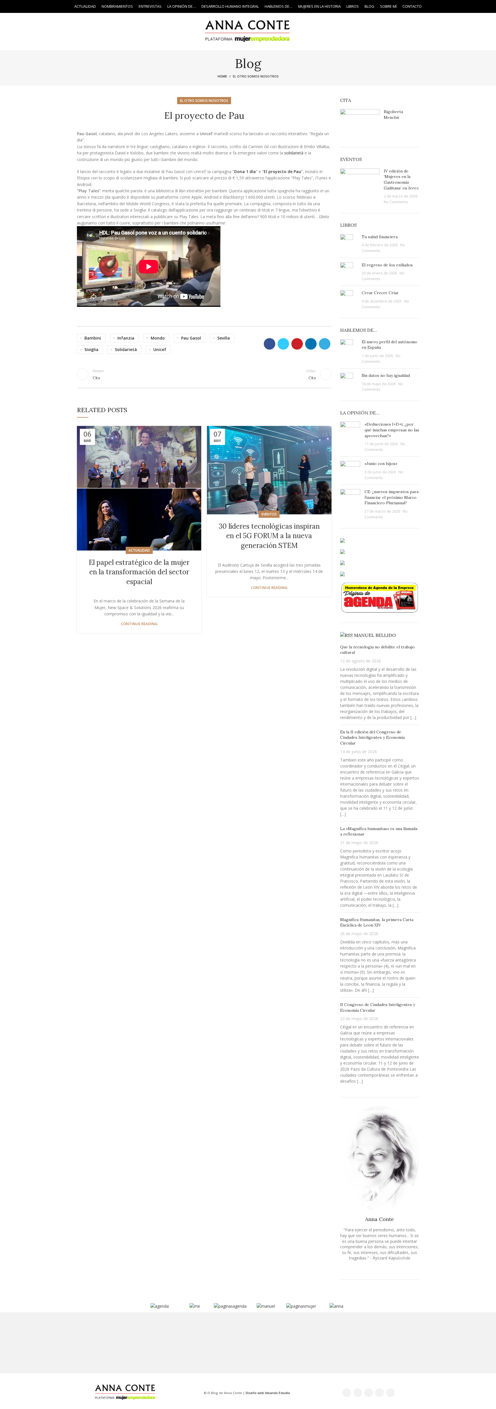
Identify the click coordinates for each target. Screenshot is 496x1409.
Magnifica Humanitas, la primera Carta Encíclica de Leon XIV (376, 922)
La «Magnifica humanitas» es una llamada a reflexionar (378, 831)
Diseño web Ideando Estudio (268, 1393)
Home (222, 76)
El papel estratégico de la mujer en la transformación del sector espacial (139, 572)
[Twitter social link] (26, 6)
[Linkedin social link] (46, 6)
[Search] (477, 6)
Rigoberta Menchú (393, 114)
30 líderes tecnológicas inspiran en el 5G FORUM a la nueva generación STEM (269, 536)
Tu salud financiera (380, 236)
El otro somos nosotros (256, 76)
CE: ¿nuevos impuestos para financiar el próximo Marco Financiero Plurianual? (391, 497)
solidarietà (294, 153)
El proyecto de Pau (282, 171)
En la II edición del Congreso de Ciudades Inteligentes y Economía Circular (372, 737)
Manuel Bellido (375, 635)
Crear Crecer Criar (380, 292)
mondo (158, 338)
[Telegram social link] (324, 344)
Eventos (269, 514)
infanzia (125, 338)
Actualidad (139, 550)
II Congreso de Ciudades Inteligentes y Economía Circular (377, 1007)
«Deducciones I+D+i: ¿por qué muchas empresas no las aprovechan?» (392, 430)
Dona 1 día (245, 171)
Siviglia (91, 349)
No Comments (396, 201)
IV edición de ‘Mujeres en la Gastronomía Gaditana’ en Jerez (401, 179)
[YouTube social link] (39, 6)
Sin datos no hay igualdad (386, 375)
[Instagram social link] (33, 6)
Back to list (204, 374)
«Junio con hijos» (381, 463)
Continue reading (139, 624)
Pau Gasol (191, 338)
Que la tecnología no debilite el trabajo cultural (377, 649)
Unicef (159, 349)
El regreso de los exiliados (387, 265)
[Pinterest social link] (297, 344)
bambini (92, 338)
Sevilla (223, 338)
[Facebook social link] (20, 6)
